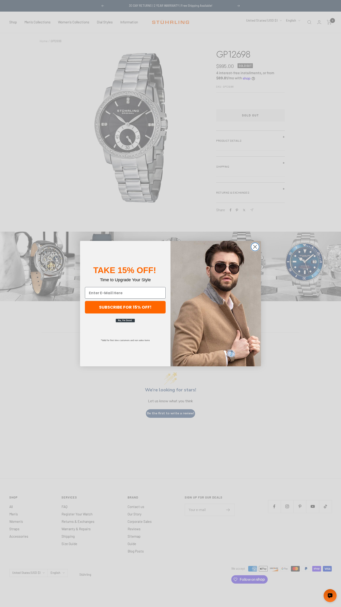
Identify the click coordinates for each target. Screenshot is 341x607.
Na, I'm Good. (125, 320)
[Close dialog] (255, 247)
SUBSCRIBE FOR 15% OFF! (125, 307)
